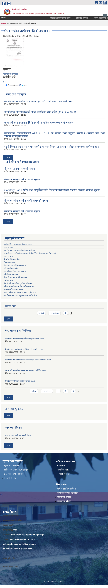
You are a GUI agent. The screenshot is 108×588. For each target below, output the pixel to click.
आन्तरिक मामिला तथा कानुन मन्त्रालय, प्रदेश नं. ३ (21, 295)
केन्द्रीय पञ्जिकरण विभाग (12, 259)
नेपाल (15, 530)
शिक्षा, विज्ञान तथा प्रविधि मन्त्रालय (15, 277)
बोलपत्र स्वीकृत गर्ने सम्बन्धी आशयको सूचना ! (26, 200)
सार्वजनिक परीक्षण (64, 501)
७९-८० (6, 82)
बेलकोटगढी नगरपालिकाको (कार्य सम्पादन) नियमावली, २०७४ (24, 338)
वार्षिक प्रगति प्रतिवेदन (66, 489)
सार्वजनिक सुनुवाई (64, 497)
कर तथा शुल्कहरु (11, 478)
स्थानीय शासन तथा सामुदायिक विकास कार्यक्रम (19, 250)
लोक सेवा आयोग (9, 247)
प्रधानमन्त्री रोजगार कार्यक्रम (14, 289)
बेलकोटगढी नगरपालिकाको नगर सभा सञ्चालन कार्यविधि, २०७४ (25, 370)
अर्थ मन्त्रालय (8, 256)
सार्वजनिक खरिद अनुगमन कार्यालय (15, 271)
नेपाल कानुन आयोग (10, 262)
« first (41, 313)
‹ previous (54, 313)
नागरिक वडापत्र (63, 474)
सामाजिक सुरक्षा (63, 470)
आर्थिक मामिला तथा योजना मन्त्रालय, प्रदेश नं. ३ (20, 292)
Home (3, 23)
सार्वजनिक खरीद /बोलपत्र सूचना (17, 470)
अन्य (8, 157)
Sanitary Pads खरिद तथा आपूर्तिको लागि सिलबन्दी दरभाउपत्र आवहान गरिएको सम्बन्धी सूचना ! (52, 189)
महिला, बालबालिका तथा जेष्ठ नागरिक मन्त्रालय (19, 286)
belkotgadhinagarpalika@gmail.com (19, 544)
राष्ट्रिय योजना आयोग (11, 268)
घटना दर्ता (61, 465)
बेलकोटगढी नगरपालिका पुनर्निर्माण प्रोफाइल (18, 283)
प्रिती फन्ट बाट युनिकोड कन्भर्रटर (15, 265)
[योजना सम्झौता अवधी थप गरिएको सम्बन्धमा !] (14, 52)
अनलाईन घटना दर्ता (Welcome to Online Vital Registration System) (30, 253)
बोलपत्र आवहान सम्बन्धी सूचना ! (55, 18)
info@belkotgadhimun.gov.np (22, 539)
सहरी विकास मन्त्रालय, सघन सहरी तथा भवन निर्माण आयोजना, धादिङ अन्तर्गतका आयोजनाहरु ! (51, 146)
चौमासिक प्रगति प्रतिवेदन (67, 493)
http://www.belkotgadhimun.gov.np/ (27, 534)
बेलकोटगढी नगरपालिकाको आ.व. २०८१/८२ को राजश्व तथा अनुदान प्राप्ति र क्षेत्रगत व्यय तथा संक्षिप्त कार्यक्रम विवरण (54, 135)
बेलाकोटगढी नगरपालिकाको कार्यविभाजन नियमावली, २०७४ (24, 349)
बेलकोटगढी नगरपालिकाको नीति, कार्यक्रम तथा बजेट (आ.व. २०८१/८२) (40, 111)
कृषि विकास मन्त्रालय (11, 274)
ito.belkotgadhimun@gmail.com (17, 549)
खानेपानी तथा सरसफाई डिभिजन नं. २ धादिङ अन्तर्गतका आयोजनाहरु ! (39, 122)
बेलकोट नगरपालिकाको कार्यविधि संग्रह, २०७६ (20, 381)
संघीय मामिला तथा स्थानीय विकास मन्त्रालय (18, 244)
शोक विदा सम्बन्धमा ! (76, 18)
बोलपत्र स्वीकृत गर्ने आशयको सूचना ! (22, 179)
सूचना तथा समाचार (10, 74)
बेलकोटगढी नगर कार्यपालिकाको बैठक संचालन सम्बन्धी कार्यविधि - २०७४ (28, 360)
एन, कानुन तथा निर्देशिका (14, 474)
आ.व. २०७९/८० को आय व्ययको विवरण (18, 435)
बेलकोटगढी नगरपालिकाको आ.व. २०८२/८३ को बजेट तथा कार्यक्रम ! (38, 101)
